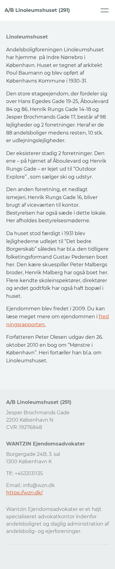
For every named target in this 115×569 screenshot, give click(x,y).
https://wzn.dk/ (24, 493)
